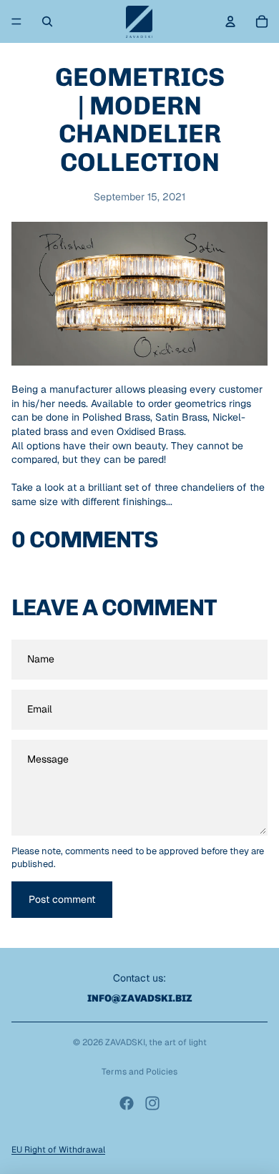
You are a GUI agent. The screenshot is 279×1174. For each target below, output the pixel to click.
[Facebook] (126, 1103)
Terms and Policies (139, 1071)
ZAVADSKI (125, 1042)
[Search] (47, 21)
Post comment (62, 899)
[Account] (230, 21)
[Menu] (16, 21)
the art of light (178, 1042)
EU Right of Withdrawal (58, 1149)
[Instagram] (152, 1103)
